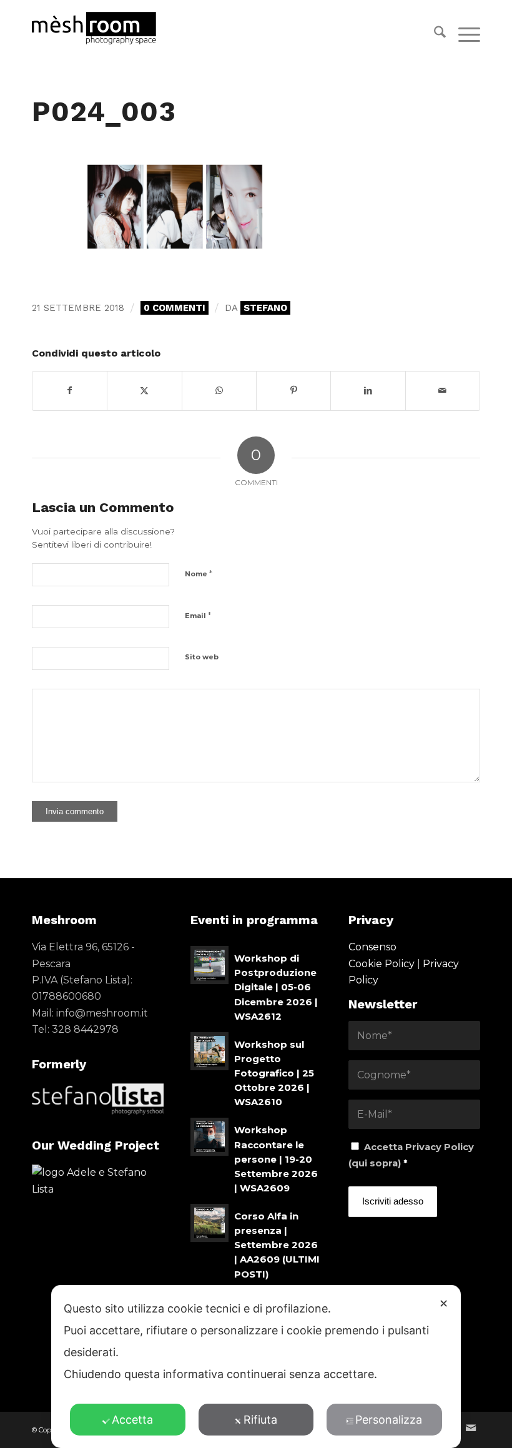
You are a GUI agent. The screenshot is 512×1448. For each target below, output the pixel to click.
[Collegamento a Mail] (470, 1428)
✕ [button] (443, 1303)
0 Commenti (174, 307)
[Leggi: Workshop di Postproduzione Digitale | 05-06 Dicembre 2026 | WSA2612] (209, 965)
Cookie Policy (381, 964)
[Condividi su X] (144, 391)
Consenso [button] (372, 947)
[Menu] (463, 34)
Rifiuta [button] (260, 1419)
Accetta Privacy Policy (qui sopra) (411, 1155)
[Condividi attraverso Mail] (443, 391)
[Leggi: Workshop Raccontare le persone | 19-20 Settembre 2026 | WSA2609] (209, 1137)
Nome (198, 573)
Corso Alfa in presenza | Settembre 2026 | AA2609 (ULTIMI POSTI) (277, 1245)
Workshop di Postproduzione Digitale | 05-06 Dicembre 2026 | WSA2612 (276, 987)
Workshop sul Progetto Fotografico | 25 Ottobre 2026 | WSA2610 (274, 1073)
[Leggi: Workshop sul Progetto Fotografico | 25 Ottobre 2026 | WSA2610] (209, 1051)
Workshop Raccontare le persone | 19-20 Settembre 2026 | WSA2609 (276, 1159)
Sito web (202, 657)
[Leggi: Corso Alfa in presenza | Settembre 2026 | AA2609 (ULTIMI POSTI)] (209, 1223)
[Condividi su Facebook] (69, 391)
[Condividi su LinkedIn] (368, 391)
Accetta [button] (132, 1419)
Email (198, 615)
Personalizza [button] (388, 1419)
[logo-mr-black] (101, 28)
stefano (265, 307)
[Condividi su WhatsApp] (219, 391)
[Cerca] (433, 34)
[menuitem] (433, 34)
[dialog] (256, 1366)
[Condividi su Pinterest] (293, 391)
